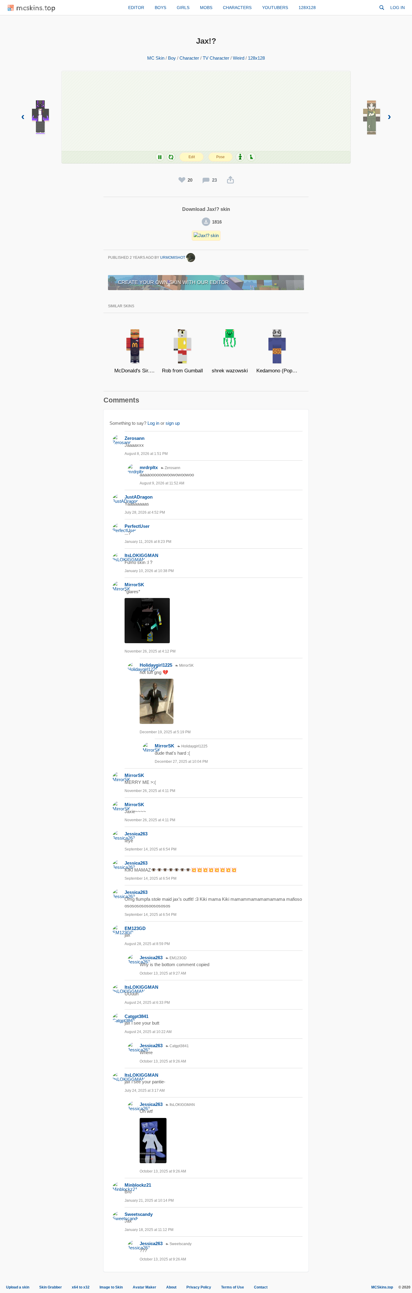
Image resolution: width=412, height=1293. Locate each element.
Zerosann (134, 438)
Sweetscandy (139, 1214)
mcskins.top (36, 8)
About (171, 1287)
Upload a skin (17, 1287)
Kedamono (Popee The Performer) (277, 371)
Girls (183, 7)
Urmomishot (173, 257)
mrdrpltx (149, 467)
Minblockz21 (138, 1185)
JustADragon (139, 496)
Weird (238, 58)
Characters (237, 7)
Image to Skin (111, 1287)
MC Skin (155, 58)
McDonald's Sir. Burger (135, 371)
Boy (172, 58)
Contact (261, 1287)
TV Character (216, 58)
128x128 (307, 7)
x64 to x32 (81, 1287)
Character (189, 58)
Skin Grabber (50, 1287)
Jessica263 (136, 833)
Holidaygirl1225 (156, 665)
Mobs (206, 7)
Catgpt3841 (136, 1016)
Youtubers (275, 7)
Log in (397, 7)
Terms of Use (232, 1287)
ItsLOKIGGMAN (141, 555)
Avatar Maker (144, 1287)
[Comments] (206, 180)
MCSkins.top (382, 1287)
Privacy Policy (198, 1287)
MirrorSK (134, 584)
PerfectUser (137, 526)
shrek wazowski (230, 371)
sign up (173, 423)
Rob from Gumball (182, 371)
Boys (160, 7)
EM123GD (135, 928)
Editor (136, 7)
